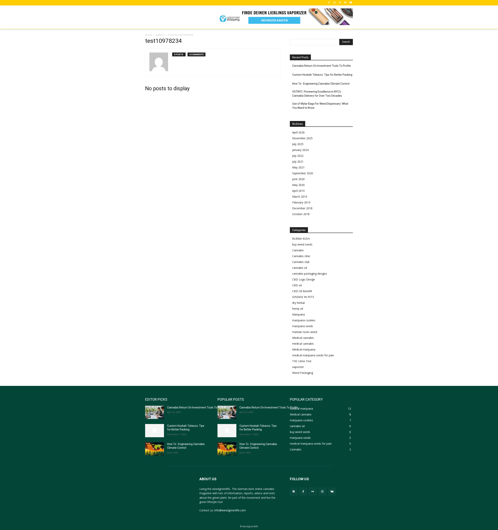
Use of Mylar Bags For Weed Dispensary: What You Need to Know (320, 105)
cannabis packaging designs (309, 273)
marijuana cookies (303, 320)
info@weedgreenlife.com (230, 510)
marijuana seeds (302, 326)
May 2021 (298, 167)
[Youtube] (350, 3)
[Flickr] (313, 491)
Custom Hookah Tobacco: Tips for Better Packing (322, 74)
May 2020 (298, 185)
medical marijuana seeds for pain (313, 355)
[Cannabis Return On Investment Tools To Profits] (154, 412)
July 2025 (297, 144)
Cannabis (298, 250)
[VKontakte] (332, 491)
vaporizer (298, 367)
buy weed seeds (302, 244)
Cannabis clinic (301, 256)
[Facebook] (329, 3)
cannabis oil (299, 268)
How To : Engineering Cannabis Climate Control (320, 83)
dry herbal (298, 303)
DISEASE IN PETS (303, 297)
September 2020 (302, 173)
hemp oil (297, 308)
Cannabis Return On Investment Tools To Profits (321, 65)
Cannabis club (300, 262)
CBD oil (297, 285)
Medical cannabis (303, 338)
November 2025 (302, 138)
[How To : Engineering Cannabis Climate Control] (154, 449)
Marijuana (298, 314)
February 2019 (301, 202)
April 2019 (298, 191)
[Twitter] (340, 3)
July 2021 (297, 161)
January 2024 (300, 150)
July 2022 (297, 156)
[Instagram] (334, 3)
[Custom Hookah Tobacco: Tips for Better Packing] (154, 430)
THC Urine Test (301, 361)
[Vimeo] (345, 3)
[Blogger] (293, 491)
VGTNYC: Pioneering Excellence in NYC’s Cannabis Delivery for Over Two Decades (317, 93)
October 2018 (300, 214)
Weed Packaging (302, 373)
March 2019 (299, 196)
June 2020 (298, 179)
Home (148, 35)
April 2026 (298, 132)
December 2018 (302, 208)
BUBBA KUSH (301, 238)
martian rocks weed (304, 332)
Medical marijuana (303, 349)
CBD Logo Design (303, 279)
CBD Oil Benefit (302, 291)
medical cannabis (303, 343)
